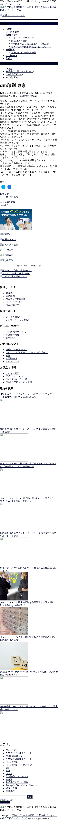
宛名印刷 (10, 296)
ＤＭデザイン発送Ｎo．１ (19, 753)
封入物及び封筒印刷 (16, 299)
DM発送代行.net (29, 96)
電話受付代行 (12, 335)
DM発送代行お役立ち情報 (19, 382)
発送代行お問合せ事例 (17, 782)
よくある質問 (12, 373)
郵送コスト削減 (19, 41)
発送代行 (10, 293)
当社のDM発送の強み (16, 349)
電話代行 (10, 791)
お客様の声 (11, 358)
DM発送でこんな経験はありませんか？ (31, 43)
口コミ (9, 773)
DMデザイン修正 (14, 302)
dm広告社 (6, 205)
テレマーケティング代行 (18, 320)
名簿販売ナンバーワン (17, 776)
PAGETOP (5, 802)
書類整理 (10, 337)
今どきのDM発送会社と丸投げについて (31, 46)
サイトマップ (12, 361)
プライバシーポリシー (22, 38)
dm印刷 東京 (12, 197)
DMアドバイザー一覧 (16, 379)
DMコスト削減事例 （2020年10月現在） (27, 352)
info (7, 768)
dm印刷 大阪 (7, 202)
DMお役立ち (12, 750)
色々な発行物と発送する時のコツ (22, 785)
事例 (8, 355)
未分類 (9, 779)
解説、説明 (11, 788)
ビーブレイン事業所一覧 (23, 52)
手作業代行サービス (16, 332)
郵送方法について (15, 376)
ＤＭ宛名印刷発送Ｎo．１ (19, 759)
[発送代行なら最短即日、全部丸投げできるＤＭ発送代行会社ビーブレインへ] (29, 10)
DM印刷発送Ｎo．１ (16, 756)
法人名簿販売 (12, 305)
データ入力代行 (13, 317)
